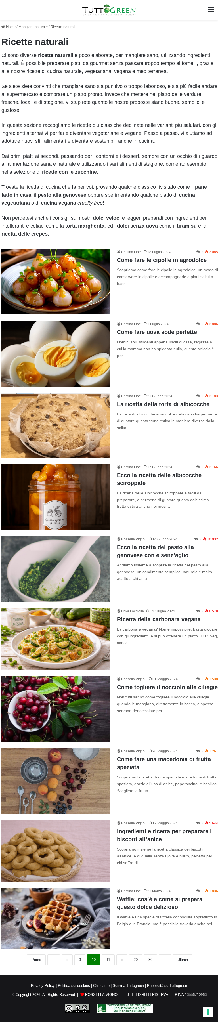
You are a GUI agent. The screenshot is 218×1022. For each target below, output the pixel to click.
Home (10, 27)
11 (108, 960)
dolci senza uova (137, 226)
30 (150, 960)
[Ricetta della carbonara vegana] (55, 639)
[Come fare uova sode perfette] (55, 354)
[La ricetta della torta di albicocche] (55, 425)
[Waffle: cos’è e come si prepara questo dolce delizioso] (55, 918)
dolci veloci (107, 218)
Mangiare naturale (33, 27)
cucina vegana (58, 203)
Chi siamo (101, 985)
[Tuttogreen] (109, 10)
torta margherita (84, 226)
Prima (36, 960)
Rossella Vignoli (133, 539)
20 (136, 960)
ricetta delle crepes (24, 234)
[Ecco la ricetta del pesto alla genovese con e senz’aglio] (55, 569)
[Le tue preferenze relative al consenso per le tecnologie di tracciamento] (208, 1012)
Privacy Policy (43, 985)
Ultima (182, 960)
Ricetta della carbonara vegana (159, 619)
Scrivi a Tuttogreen (128, 985)
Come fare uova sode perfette (157, 332)
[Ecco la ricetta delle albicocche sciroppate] (55, 497)
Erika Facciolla (132, 611)
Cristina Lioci (131, 252)
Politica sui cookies (74, 985)
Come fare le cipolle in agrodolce (162, 260)
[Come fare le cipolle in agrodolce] (55, 281)
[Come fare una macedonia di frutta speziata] (55, 781)
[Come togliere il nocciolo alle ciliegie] (55, 709)
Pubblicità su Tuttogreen (167, 985)
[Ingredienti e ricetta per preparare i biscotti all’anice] (55, 851)
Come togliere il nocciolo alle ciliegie (167, 687)
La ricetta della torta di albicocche (163, 404)
